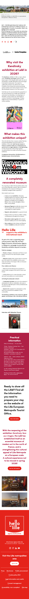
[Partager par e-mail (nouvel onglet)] (11, 42)
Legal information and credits (14, 579)
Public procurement (21, 570)
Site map (24, 587)
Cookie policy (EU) (14, 574)
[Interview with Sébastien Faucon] (14, 321)
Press (2, 570)
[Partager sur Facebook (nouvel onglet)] (2, 42)
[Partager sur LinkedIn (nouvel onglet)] (5, 42)
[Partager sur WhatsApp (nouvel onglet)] (8, 42)
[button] (16, 41)
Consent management (14, 583)
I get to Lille (14, 563)
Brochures (10, 570)
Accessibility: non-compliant (11, 587)
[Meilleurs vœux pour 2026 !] (14, 167)
